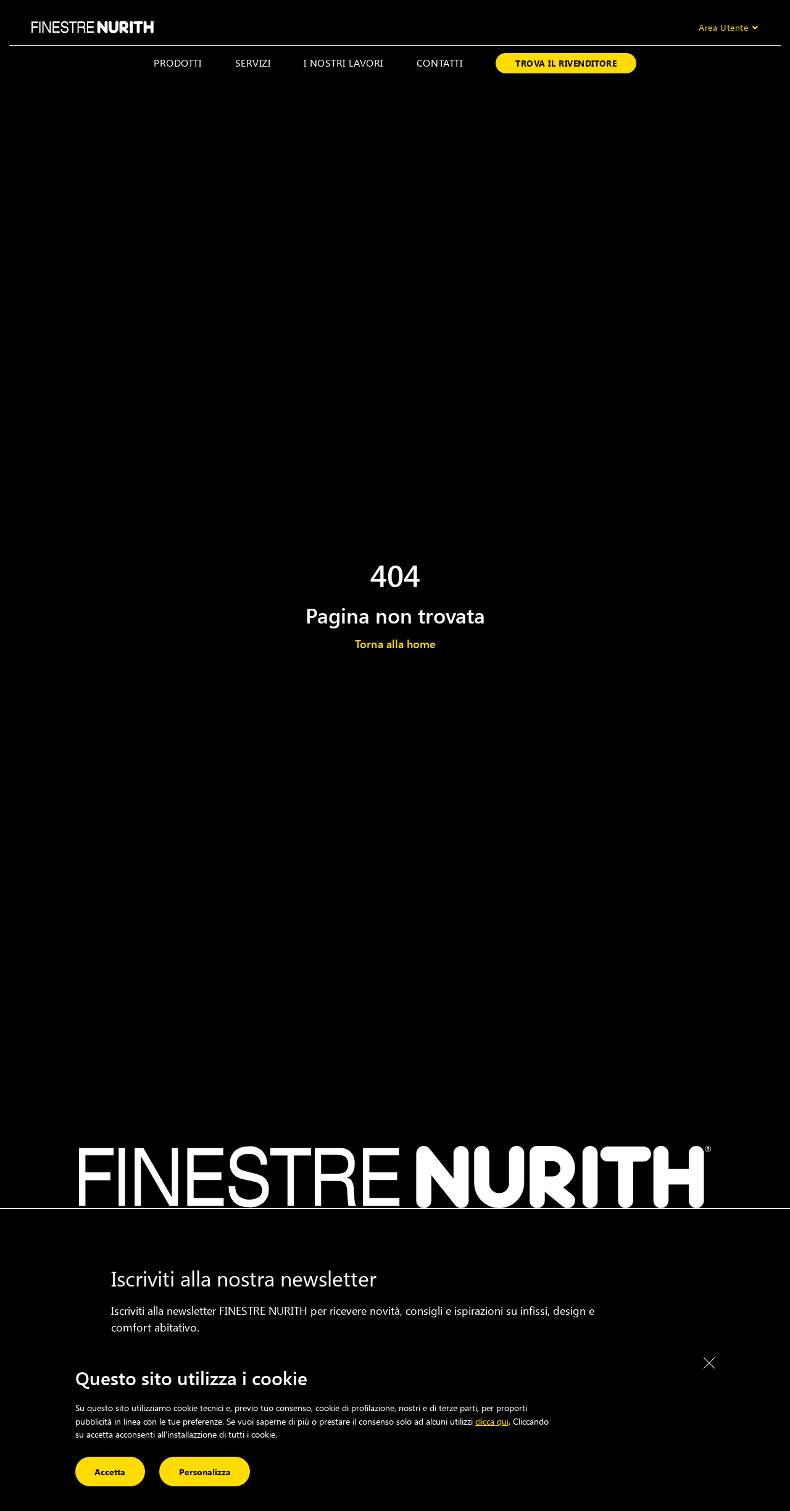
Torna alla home (395, 643)
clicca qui (492, 1421)
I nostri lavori (343, 62)
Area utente (723, 27)
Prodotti (177, 62)
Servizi (253, 62)
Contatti (439, 62)
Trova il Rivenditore (566, 63)
